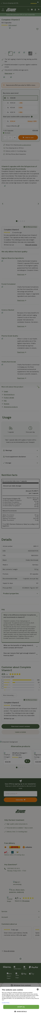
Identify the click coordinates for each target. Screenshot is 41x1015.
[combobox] (38, 989)
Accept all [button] (21, 1007)
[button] (20, 1011)
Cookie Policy (5, 1002)
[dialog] (20, 1001)
